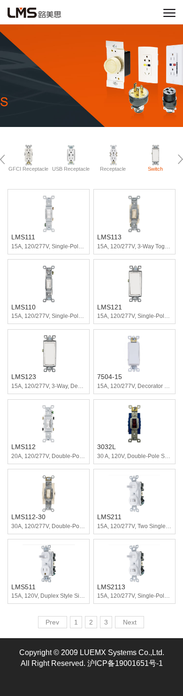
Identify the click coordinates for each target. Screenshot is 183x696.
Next (130, 622)
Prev (52, 622)
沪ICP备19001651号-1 (125, 663)
